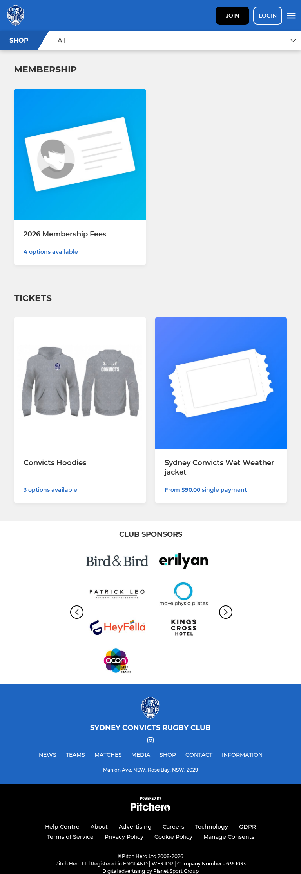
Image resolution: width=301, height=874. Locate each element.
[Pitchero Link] (150, 809)
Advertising (135, 826)
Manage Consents (228, 836)
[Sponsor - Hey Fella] (117, 628)
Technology (211, 826)
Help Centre (62, 826)
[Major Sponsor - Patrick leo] (117, 595)
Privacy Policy (124, 836)
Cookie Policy (173, 836)
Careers (173, 826)
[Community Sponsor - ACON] (117, 662)
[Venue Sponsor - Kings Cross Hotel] (183, 628)
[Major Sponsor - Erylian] (183, 562)
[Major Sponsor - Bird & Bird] (117, 562)
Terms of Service (70, 836)
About (99, 826)
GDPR (247, 826)
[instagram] (150, 741)
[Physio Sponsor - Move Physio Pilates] (183, 595)
